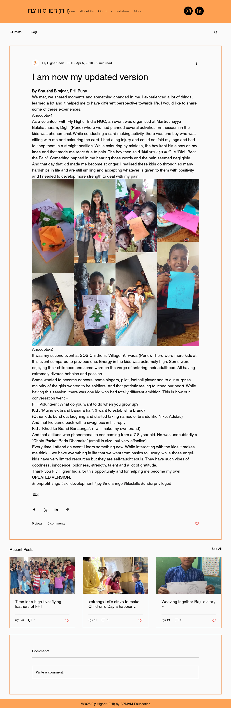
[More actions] (196, 63)
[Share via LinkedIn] (56, 509)
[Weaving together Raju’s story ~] (188, 575)
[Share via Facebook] (34, 509)
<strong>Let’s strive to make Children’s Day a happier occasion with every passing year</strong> (113, 604)
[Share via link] (67, 509)
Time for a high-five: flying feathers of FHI (38, 604)
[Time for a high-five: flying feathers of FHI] (42, 575)
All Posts (15, 32)
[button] (216, 32)
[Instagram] (188, 11)
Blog (33, 32)
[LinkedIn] (199, 11)
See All (217, 548)
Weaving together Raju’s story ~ (188, 604)
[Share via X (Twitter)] (45, 509)
